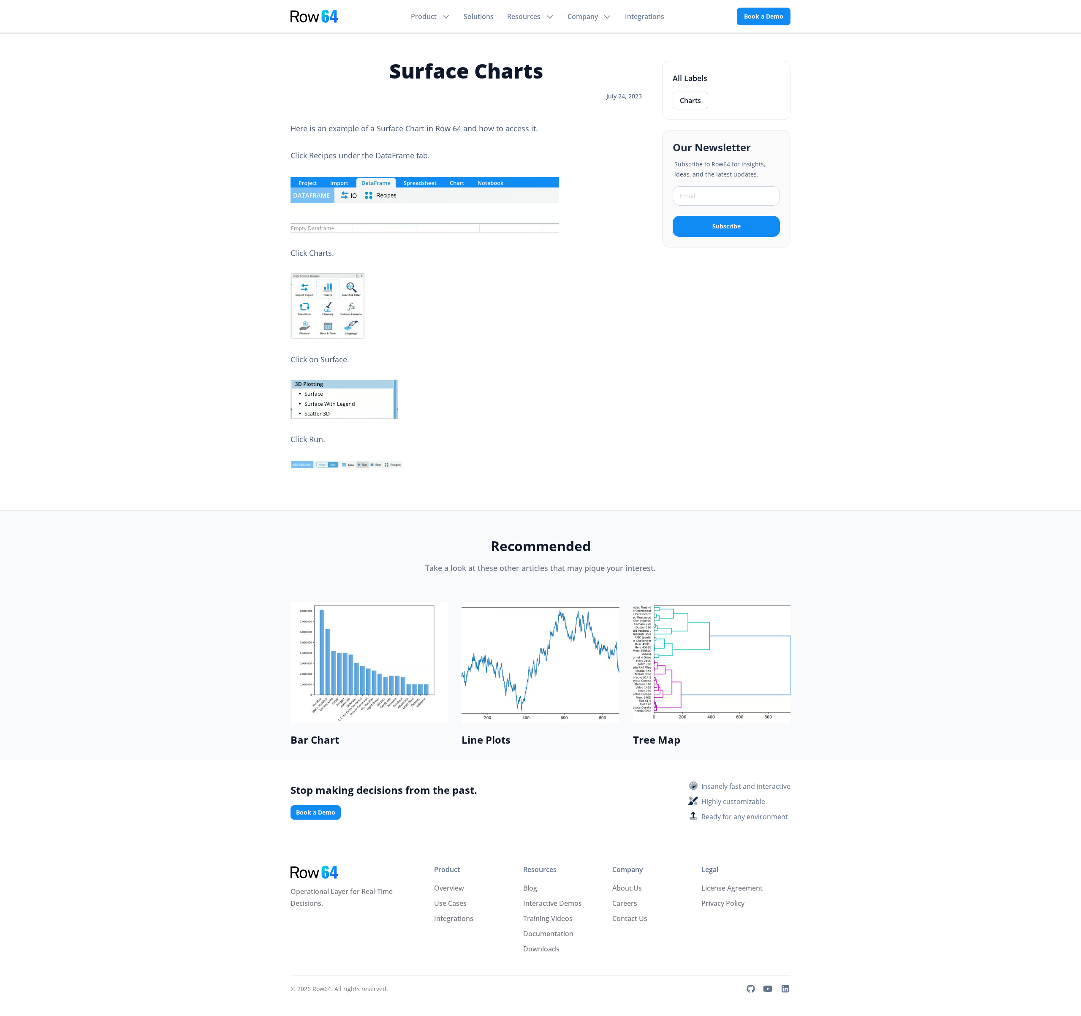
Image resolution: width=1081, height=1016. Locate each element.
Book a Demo (763, 16)
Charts (690, 100)
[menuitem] (430, 16)
